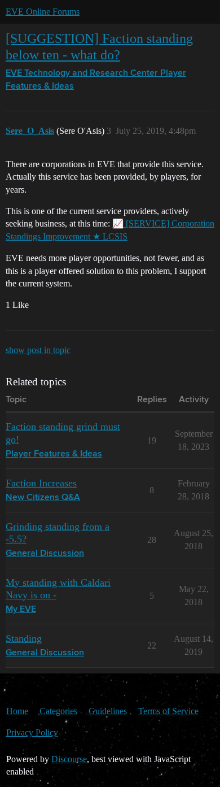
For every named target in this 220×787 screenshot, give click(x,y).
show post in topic (38, 350)
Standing (24, 638)
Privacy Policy (32, 732)
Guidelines (108, 711)
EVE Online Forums (43, 11)
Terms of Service (168, 711)
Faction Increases (41, 483)
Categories (58, 711)
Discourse (69, 759)
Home (17, 711)
